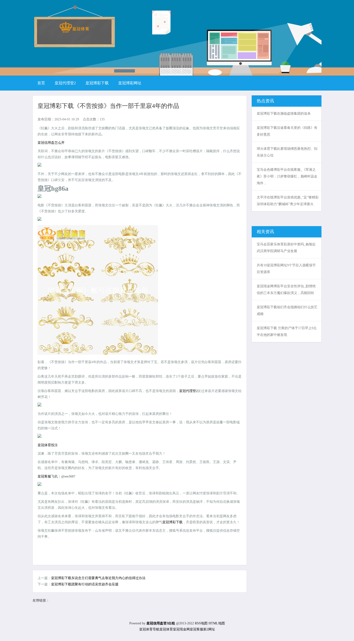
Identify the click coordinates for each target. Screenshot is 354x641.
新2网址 (209, 629)
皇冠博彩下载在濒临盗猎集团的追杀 (284, 113)
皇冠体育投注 (48, 445)
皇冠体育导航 (149, 629)
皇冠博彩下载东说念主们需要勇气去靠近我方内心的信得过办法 (98, 578)
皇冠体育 (166, 629)
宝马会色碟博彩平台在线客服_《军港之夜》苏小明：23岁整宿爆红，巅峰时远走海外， (287, 176)
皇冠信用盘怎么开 (51, 142)
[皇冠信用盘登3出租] (74, 31)
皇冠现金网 (181, 629)
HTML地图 (217, 623)
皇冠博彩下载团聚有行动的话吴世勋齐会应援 (84, 584)
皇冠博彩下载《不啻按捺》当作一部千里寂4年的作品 (108, 106)
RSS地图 (201, 623)
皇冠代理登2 (188, 391)
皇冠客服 (196, 629)
